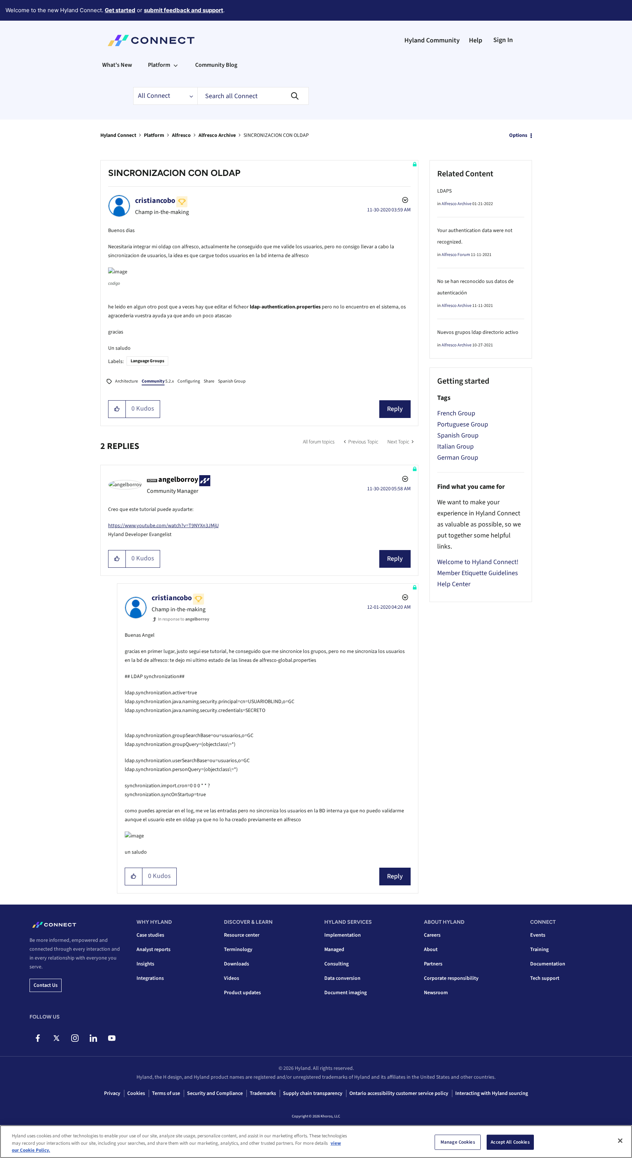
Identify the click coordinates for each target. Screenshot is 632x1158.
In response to (183, 619)
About (431, 949)
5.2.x (158, 381)
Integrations (150, 978)
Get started (120, 10)
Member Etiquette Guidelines (477, 573)
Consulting (336, 964)
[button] (117, 409)
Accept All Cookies (510, 1141)
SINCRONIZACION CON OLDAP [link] (276, 135)
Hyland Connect (118, 135)
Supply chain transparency (312, 1093)
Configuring (188, 381)
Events (537, 935)
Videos (231, 978)
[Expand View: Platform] (175, 65)
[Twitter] (56, 1038)
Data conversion (342, 978)
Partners (433, 964)
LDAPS (444, 191)
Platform (154, 135)
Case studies (150, 935)
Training (539, 949)
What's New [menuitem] (117, 65)
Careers (432, 935)
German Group (457, 457)
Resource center (241, 935)
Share (209, 381)
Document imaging (345, 992)
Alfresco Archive (217, 135)
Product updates (242, 992)
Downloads (236, 964)
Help (475, 40)
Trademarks (263, 1093)
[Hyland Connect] (151, 40)
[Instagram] (74, 1038)
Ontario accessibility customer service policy (398, 1093)
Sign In (503, 40)
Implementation (342, 935)
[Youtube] (111, 1038)
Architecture (126, 381)
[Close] (620, 1141)
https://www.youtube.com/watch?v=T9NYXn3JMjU (163, 525)
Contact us (46, 985)
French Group (456, 413)
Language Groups (147, 361)
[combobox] (253, 96)
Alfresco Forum (456, 255)
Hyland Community (432, 40)
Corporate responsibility (451, 978)
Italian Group (455, 446)
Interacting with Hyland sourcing (491, 1093)
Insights (145, 964)
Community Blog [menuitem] (216, 65)
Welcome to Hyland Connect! (477, 562)
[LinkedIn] (93, 1038)
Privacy (112, 1093)
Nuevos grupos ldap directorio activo (477, 332)
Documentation (547, 964)
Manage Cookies (458, 1141)
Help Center (453, 584)
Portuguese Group (462, 424)
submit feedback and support (183, 10)
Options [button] (518, 135)
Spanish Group (232, 381)
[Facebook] (38, 1038)
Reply (395, 409)
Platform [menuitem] (159, 65)
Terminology (238, 949)
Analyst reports (153, 949)
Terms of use (166, 1093)
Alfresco (181, 135)
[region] (316, 1141)
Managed (334, 949)
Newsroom (436, 992)
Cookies (136, 1093)
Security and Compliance (215, 1093)
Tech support (544, 978)
